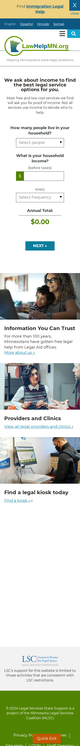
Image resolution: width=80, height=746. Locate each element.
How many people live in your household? (40, 130)
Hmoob (43, 24)
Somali (58, 24)
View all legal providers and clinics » (38, 426)
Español (26, 24)
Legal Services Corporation (40, 660)
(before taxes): (40, 168)
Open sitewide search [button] (73, 33)
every (40, 189)
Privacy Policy (26, 735)
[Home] (36, 46)
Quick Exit (47, 738)
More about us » (19, 352)
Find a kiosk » (17, 500)
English (10, 24)
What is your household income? (40, 158)
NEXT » (40, 245)
